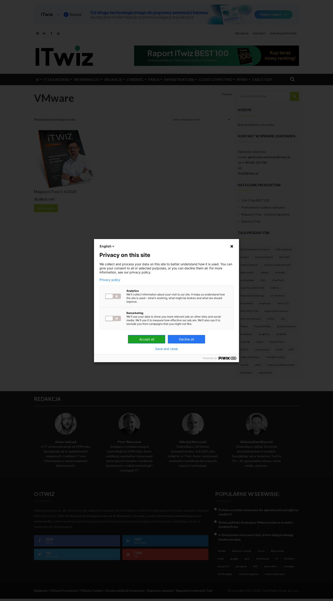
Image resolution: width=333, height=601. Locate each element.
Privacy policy (109, 280)
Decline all (186, 339)
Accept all (146, 339)
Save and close (166, 349)
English (105, 246)
